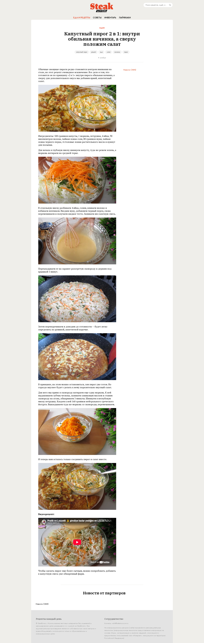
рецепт (93, 52)
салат (108, 52)
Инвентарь (110, 17)
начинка (117, 52)
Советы (97, 17)
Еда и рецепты (81, 17)
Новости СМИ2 (129, 69)
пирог (126, 52)
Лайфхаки (125, 17)
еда (101, 52)
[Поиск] (170, 5)
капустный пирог (81, 52)
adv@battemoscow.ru (120, 623)
